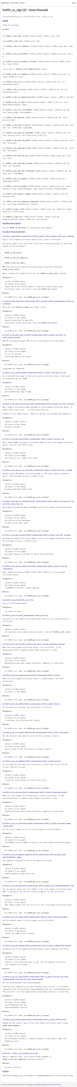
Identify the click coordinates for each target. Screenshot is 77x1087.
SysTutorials (5, 3)
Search (74, 3)
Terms (53, 1084)
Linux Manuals (15, 3)
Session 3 (22, 3)
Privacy (59, 1084)
